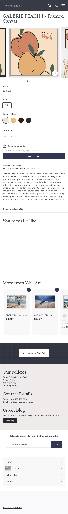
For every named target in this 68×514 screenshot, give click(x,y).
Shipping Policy (10, 385)
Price (5, 86)
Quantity (7, 130)
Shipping (16, 151)
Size (5, 99)
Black (28, 120)
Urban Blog (10, 421)
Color (9, 114)
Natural (13, 120)
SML (7, 105)
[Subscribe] (56, 444)
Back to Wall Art (36, 353)
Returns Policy (9, 383)
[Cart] (56, 5)
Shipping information (13, 209)
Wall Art (33, 283)
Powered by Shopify (12, 507)
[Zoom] (55, 73)
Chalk (6, 120)
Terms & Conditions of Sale (15, 377)
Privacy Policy (9, 380)
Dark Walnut (21, 120)
